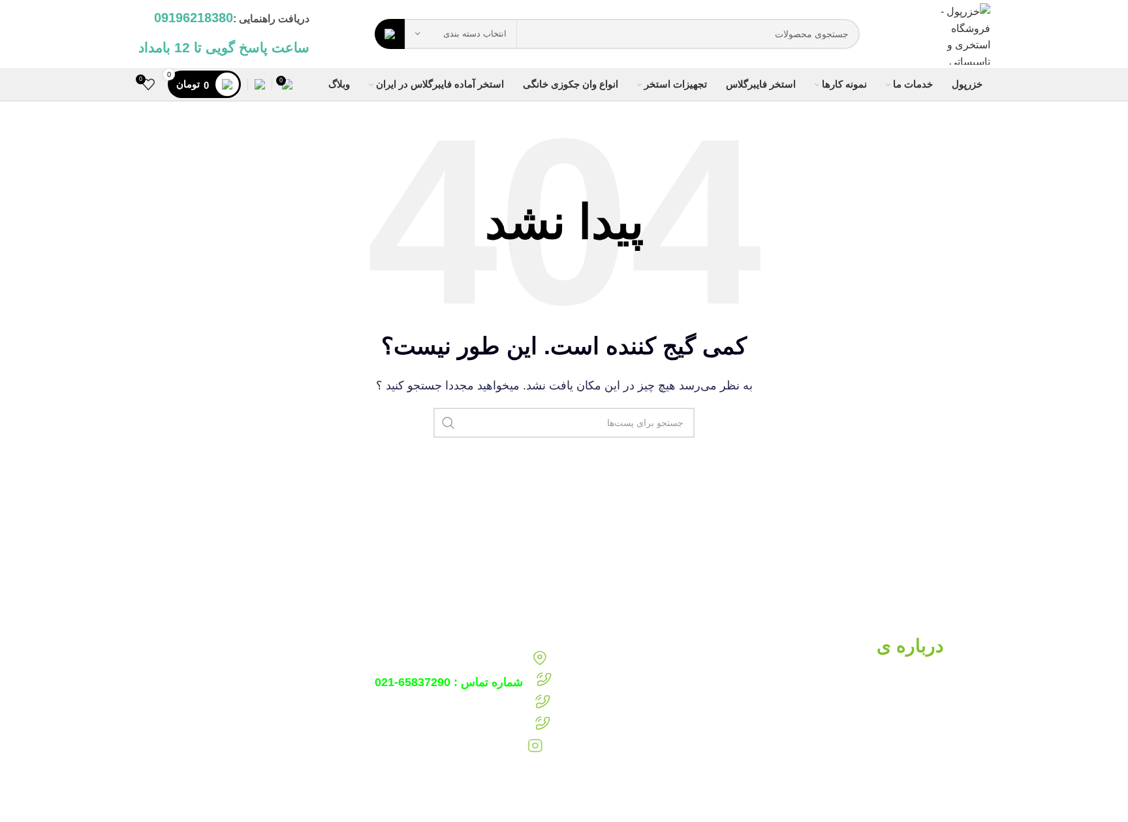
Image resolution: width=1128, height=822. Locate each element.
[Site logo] (957, 33)
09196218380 (414, 703)
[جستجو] (390, 34)
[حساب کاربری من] (260, 84)
